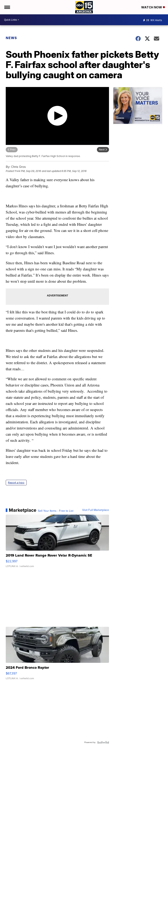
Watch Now (152, 7)
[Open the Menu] (7, 7)
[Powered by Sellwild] (103, 742)
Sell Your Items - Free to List (55, 510)
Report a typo (16, 482)
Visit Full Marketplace (95, 510)
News (11, 38)
